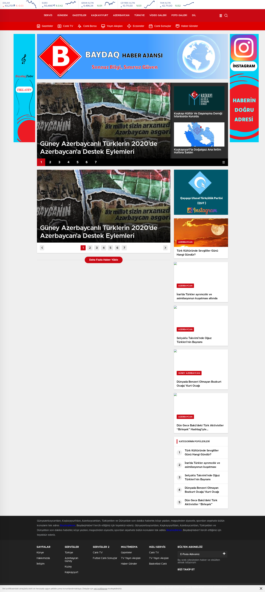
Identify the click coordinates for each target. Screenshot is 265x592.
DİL (194, 15)
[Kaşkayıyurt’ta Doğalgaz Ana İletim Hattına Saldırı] (199, 134)
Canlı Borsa (90, 26)
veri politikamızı (100, 589)
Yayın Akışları (115, 26)
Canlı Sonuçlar (162, 26)
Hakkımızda (43, 558)
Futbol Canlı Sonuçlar (105, 558)
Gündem (62, 15)
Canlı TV (68, 26)
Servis (48, 15)
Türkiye (139, 15)
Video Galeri (158, 15)
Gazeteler (79, 15)
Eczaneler (138, 26)
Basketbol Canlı (158, 564)
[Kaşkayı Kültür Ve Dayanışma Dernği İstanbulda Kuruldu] (199, 98)
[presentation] (42, 247)
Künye (40, 552)
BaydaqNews (67, 525)
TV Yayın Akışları (131, 558)
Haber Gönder (189, 26)
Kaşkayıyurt (99, 15)
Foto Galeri (179, 15)
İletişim (41, 564)
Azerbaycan (121, 15)
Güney (68, 561)
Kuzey (68, 566)
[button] (41, 162)
